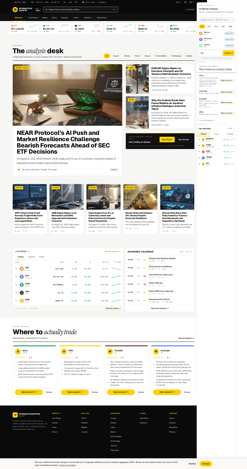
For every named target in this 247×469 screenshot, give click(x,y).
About (171, 418)
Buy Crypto (167, 139)
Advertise (173, 427)
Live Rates (33, 17)
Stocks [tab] (31, 257)
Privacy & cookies (67, 465)
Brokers (88, 17)
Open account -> (29, 392)
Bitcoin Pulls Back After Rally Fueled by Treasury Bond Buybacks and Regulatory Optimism (174, 217)
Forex (76, 17)
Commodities (160, 56)
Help (178, 2)
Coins (54, 17)
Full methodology (206, 120)
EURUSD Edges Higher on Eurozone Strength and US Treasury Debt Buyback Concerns (171, 71)
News (44, 17)
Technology (176, 56)
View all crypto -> (112, 308)
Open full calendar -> (160, 308)
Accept (205, 463)
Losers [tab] (216, 134)
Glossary (143, 423)
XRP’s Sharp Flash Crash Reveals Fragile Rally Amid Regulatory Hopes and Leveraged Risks (28, 217)
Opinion (189, 56)
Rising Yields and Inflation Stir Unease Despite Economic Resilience (138, 216)
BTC (202, 26)
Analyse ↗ (228, 53)
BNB (230, 26)
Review (49, 392)
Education (101, 17)
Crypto (116, 56)
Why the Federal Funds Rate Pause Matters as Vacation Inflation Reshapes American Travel (168, 104)
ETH (209, 26)
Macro (147, 56)
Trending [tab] (230, 134)
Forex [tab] (41, 257)
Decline (192, 463)
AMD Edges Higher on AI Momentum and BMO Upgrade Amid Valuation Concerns (64, 217)
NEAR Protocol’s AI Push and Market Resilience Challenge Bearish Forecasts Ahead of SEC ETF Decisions (63, 142)
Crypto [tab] (21, 257)
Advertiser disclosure (177, 146)
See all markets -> (112, 251)
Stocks (65, 17)
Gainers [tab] (203, 134)
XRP (223, 26)
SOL (216, 26)
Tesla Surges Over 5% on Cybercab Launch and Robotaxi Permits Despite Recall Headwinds (101, 217)
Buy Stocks (184, 139)
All (107, 56)
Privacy (172, 432)
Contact (172, 423)
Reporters (114, 450)
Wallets (84, 427)
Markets (19, 17)
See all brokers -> (186, 338)
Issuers (84, 432)
